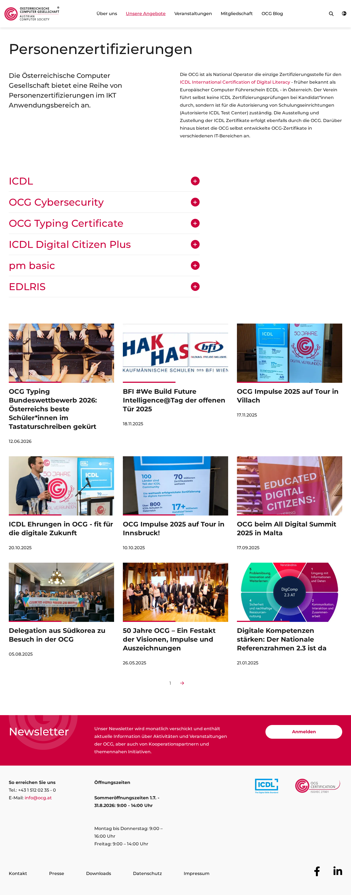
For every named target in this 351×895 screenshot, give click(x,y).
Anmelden (304, 731)
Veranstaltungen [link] (193, 13)
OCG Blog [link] (272, 13)
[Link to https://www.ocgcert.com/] (318, 787)
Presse (56, 873)
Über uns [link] (107, 13)
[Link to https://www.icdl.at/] (266, 787)
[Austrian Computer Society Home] (31, 14)
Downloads (98, 873)
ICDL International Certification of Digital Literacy (235, 82)
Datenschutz (147, 873)
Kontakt (18, 873)
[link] (61, 387)
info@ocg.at (38, 797)
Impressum (197, 873)
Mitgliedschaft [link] (237, 13)
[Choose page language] (344, 13)
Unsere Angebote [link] (146, 13)
